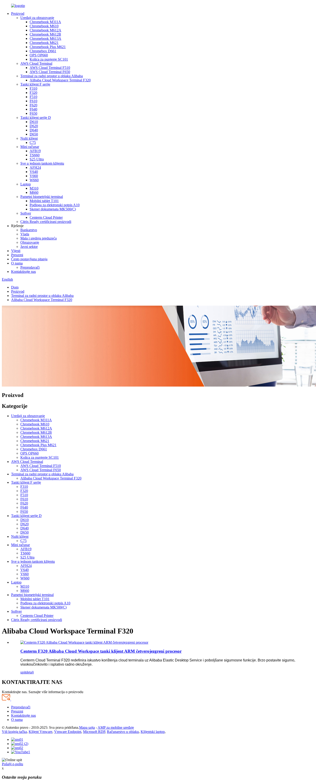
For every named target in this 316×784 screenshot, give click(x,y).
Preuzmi (17, 255)
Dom (15, 287)
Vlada (24, 234)
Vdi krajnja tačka (14, 732)
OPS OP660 (39, 55)
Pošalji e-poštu (12, 764)
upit (23, 672)
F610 (33, 101)
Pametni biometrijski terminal (41, 197)
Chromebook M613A (45, 38)
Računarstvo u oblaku (123, 732)
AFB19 (35, 151)
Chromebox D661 (43, 51)
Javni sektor (29, 247)
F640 (33, 109)
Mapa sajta (87, 727)
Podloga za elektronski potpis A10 (55, 205)
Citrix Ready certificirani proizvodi (45, 222)
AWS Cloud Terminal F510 (50, 68)
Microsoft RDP (94, 732)
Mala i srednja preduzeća (38, 238)
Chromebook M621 (44, 43)
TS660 (35, 155)
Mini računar (29, 147)
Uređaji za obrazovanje (37, 18)
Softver (25, 213)
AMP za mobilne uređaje (116, 727)
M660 (34, 192)
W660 (34, 180)
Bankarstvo (28, 230)
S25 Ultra (37, 159)
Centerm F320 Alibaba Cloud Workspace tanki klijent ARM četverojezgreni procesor (101, 651)
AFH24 (35, 167)
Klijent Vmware (40, 732)
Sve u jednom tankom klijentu (42, 163)
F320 (33, 93)
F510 (33, 97)
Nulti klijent (29, 138)
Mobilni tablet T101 (44, 201)
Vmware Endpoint (67, 732)
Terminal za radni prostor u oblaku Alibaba (51, 76)
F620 (33, 105)
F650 (33, 113)
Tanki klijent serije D (35, 118)
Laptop (25, 184)
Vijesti (15, 251)
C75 (33, 143)
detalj (30, 672)
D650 (34, 134)
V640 (34, 172)
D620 (34, 126)
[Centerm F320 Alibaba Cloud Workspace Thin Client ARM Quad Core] (84, 642)
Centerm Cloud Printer (46, 217)
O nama (17, 263)
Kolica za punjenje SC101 (49, 59)
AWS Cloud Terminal (36, 63)
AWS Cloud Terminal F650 (50, 72)
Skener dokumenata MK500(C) (53, 209)
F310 (33, 88)
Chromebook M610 (44, 26)
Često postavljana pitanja (29, 259)
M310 (34, 188)
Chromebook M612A (45, 30)
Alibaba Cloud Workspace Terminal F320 (60, 80)
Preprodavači (30, 267)
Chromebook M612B (45, 34)
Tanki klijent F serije (35, 84)
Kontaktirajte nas (23, 272)
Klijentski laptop (153, 732)
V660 (34, 176)
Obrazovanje (29, 242)
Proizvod (17, 13)
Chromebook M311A (45, 22)
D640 (34, 130)
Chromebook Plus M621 (48, 47)
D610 (34, 122)
